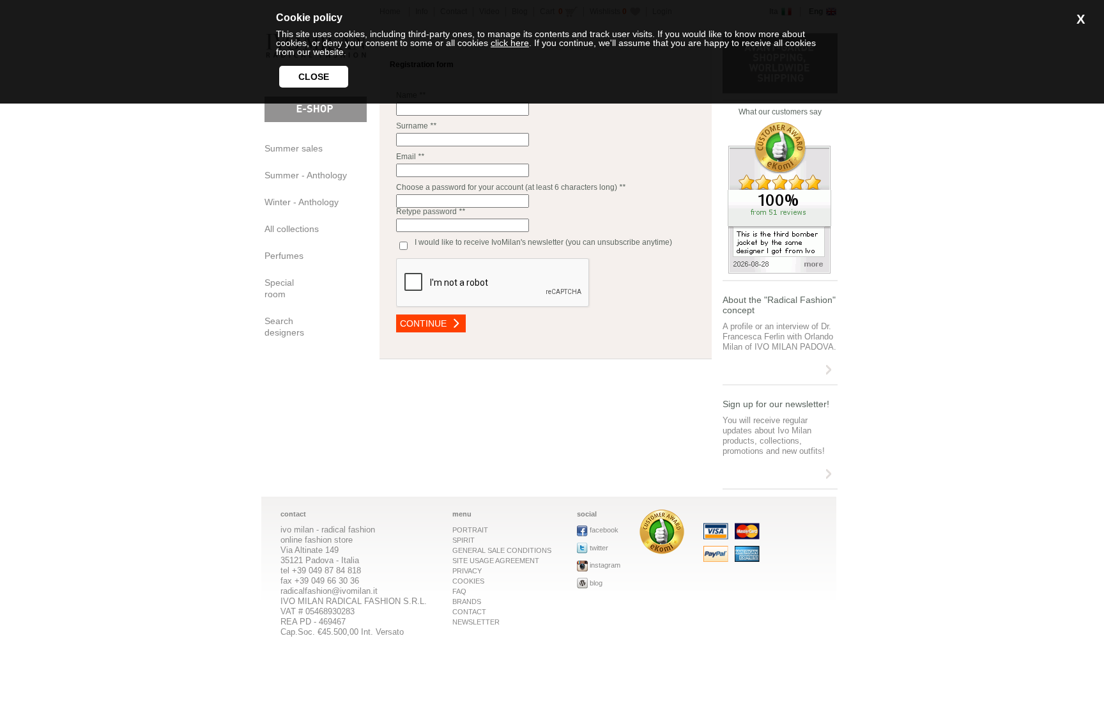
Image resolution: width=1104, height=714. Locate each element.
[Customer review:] (662, 550)
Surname (412, 125)
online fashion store (316, 540)
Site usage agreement (495, 560)
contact (469, 612)
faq (459, 591)
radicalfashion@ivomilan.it (329, 591)
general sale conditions (501, 550)
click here (510, 43)
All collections (291, 229)
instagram (605, 565)
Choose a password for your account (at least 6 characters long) (506, 187)
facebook (604, 530)
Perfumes (283, 256)
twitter (599, 548)
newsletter (476, 622)
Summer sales (293, 148)
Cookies (468, 581)
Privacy (467, 571)
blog (596, 583)
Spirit (463, 540)
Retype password (430, 211)
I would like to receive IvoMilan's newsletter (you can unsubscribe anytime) (543, 242)
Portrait (470, 530)
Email (406, 156)
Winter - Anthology (301, 202)
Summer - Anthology (305, 175)
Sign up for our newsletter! (776, 404)
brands (466, 601)
